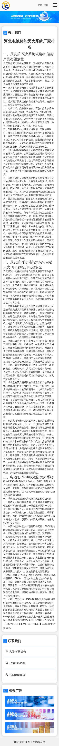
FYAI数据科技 (38, 742)
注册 (46, 5)
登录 (40, 5)
